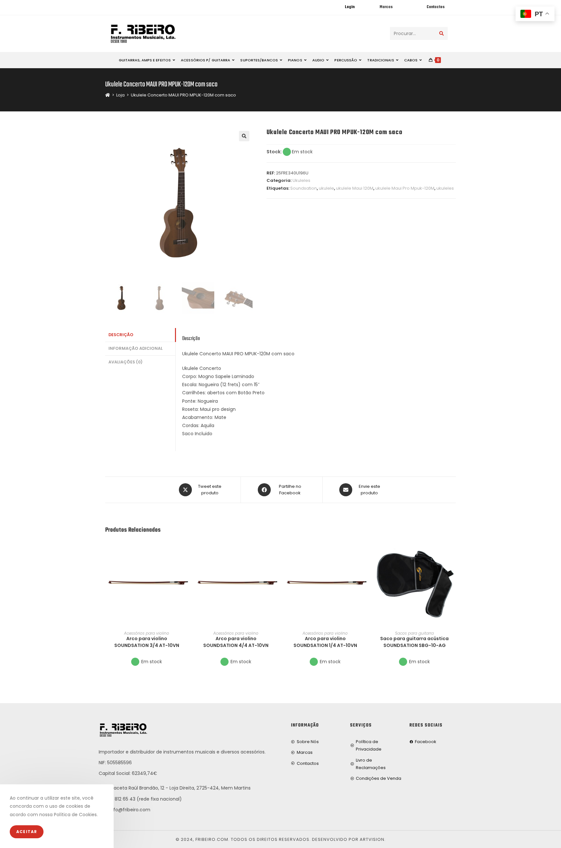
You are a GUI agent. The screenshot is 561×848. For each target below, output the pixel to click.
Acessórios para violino (146, 633)
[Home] (107, 95)
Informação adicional (135, 348)
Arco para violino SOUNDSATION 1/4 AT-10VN (325, 642)
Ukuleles (301, 180)
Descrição (120, 334)
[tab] (140, 335)
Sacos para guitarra (414, 633)
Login (350, 7)
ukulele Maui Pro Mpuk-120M (404, 188)
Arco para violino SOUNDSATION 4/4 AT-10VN (235, 642)
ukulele (326, 188)
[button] (186, 568)
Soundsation (303, 188)
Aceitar (26, 831)
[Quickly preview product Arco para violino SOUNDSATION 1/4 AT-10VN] (364, 551)
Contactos (435, 7)
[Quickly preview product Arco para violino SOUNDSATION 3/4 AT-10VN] (186, 551)
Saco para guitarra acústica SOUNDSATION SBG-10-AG (414, 642)
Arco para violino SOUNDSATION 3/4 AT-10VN (146, 642)
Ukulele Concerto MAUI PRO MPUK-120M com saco (183, 95)
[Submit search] (441, 33)
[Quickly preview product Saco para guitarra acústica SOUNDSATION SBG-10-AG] (453, 551)
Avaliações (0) (125, 362)
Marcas (386, 7)
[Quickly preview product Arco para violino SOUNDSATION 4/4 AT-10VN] (275, 551)
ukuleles (445, 188)
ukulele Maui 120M (354, 188)
